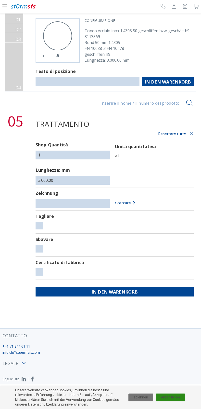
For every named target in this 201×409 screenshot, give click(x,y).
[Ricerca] (189, 102)
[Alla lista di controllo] (185, 7)
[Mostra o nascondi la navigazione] (4, 6)
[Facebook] (32, 379)
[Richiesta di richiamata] (163, 7)
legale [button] (10, 363)
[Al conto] (174, 7)
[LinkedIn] (24, 379)
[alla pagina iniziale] (23, 6)
